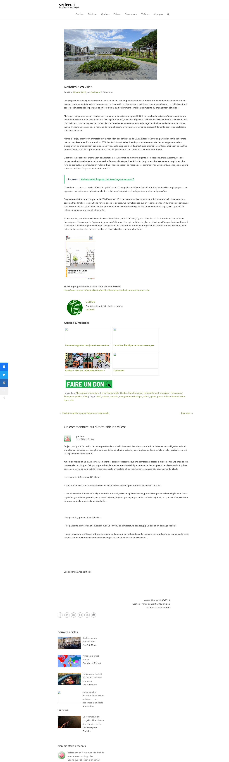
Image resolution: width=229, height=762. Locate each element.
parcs (160, 396)
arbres (105, 396)
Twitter (66, 615)
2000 (98, 396)
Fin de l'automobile (109, 393)
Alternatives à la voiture (87, 393)
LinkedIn (73, 615)
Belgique (92, 14)
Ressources (131, 14)
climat (146, 396)
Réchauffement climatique (156, 393)
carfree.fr (67, 4)
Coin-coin (187, 413)
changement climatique (130, 396)
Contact (93, 615)
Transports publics (73, 396)
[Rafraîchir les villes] (126, 54)
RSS (87, 615)
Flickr (80, 615)
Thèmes (145, 14)
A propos (158, 14)
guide (153, 396)
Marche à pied (135, 393)
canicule (114, 396)
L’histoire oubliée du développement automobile (84, 413)
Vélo (85, 396)
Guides (123, 393)
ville (72, 400)
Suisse (117, 14)
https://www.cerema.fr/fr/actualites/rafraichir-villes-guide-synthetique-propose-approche (107, 290)
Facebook (60, 615)
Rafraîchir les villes (78, 87)
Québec (105, 14)
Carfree (79, 14)
